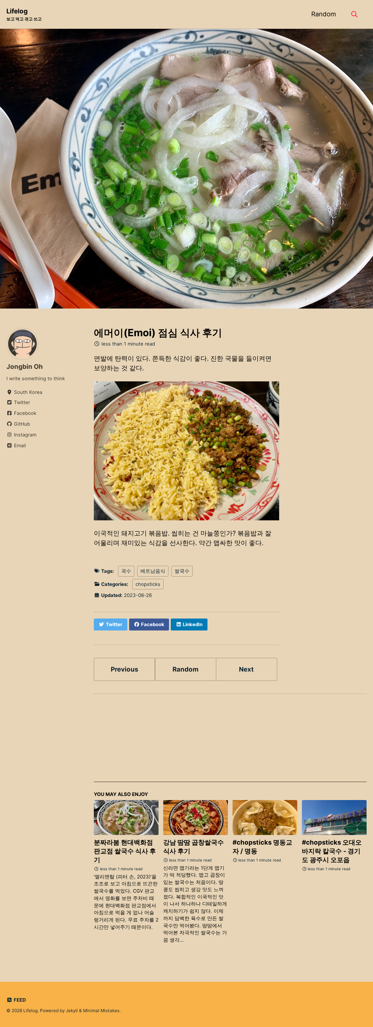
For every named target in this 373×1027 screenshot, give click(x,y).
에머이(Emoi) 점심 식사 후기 (158, 333)
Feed (19, 1000)
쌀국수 (182, 571)
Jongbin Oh (24, 366)
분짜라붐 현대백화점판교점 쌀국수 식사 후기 (125, 851)
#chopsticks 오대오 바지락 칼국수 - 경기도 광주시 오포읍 (332, 851)
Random (323, 14)
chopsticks (148, 584)
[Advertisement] (230, 741)
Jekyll (72, 1010)
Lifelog (24, 14)
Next (246, 669)
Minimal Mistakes (101, 1010)
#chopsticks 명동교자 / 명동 (262, 846)
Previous (124, 669)
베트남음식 (152, 571)
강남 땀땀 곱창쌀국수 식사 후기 (193, 846)
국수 (126, 571)
